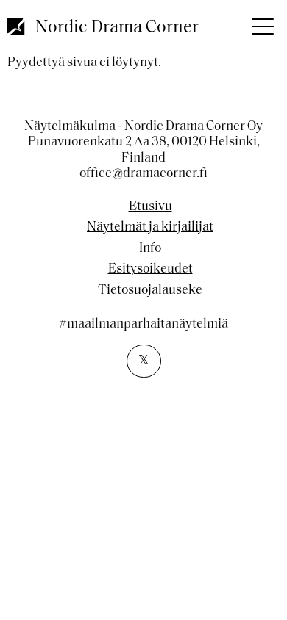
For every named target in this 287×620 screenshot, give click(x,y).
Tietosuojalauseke (150, 291)
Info (150, 249)
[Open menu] (261, 22)
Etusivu (150, 207)
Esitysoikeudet (150, 269)
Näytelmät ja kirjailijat (150, 227)
